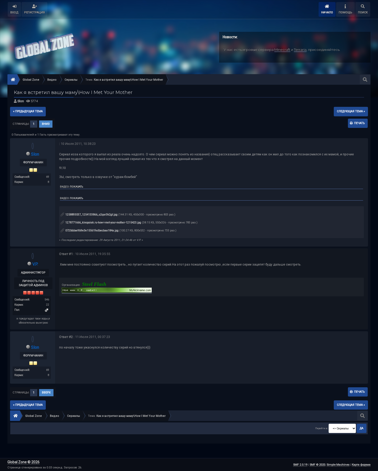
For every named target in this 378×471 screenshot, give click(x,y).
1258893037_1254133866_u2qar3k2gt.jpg (91, 214)
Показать (76, 186)
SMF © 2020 (317, 464)
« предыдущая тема (28, 111)
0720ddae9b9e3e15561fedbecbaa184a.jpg (92, 230)
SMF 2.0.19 (300, 464)
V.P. (35, 264)
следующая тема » (351, 111)
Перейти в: (321, 428)
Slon (20, 101)
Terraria (300, 50)
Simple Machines (338, 464)
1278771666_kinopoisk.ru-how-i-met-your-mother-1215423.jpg (103, 222)
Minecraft (282, 50)
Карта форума (361, 464)
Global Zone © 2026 (23, 462)
